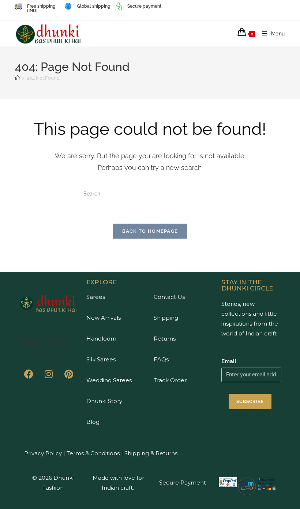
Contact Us (169, 296)
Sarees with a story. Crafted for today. (45, 341)
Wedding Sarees (109, 380)
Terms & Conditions (92, 453)
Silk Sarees (101, 359)
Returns (165, 338)
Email (230, 361)
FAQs (161, 359)
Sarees (95, 296)
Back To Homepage (150, 231)
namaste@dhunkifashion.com (46, 355)
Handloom (101, 338)
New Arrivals (103, 317)
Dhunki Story (104, 401)
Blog (93, 421)
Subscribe (250, 401)
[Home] (17, 78)
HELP (162, 282)
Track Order (170, 380)
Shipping (166, 317)
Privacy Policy (43, 453)
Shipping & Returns (150, 453)
